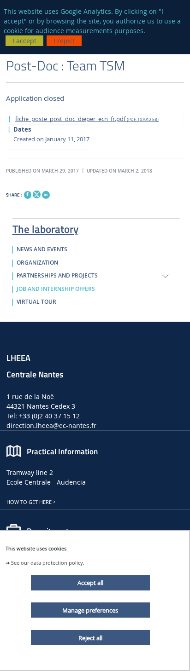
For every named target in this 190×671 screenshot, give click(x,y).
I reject (64, 40)
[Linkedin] (45, 194)
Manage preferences (90, 610)
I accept (24, 40)
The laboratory (45, 227)
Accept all (90, 582)
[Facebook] (27, 194)
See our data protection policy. (47, 562)
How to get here (29, 502)
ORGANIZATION (37, 262)
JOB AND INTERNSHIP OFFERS (56, 289)
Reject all (90, 638)
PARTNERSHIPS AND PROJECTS (57, 275)
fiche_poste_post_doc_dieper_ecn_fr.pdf (87, 119)
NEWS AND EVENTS (42, 249)
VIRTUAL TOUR (36, 302)
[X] (36, 193)
